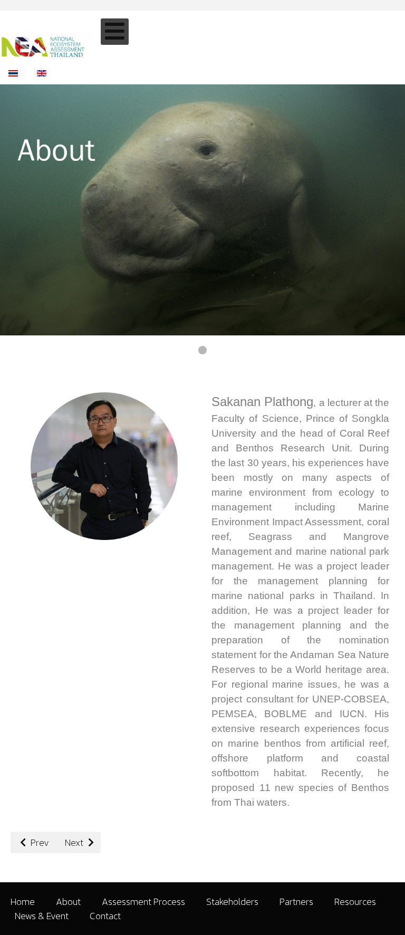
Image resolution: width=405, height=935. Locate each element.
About (68, 901)
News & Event (42, 916)
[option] (13, 72)
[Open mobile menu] (115, 31)
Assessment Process (143, 901)
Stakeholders (232, 901)
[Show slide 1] (202, 350)
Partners (296, 901)
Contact (105, 916)
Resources (355, 901)
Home (23, 901)
